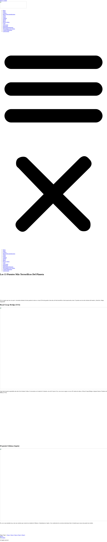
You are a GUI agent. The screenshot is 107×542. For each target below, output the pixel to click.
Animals (5, 18)
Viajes (4, 15)
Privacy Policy (6, 22)
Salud (4, 11)
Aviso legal (5, 24)
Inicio (4, 10)
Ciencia (4, 13)
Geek (4, 23)
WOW (4, 19)
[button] (53, 140)
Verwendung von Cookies (9, 28)
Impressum (5, 26)
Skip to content (3, 0)
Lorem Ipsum (6, 31)
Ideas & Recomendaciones (9, 14)
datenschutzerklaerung (8, 27)
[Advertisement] (53, 289)
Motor (4, 21)
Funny (4, 17)
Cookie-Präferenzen (7, 30)
